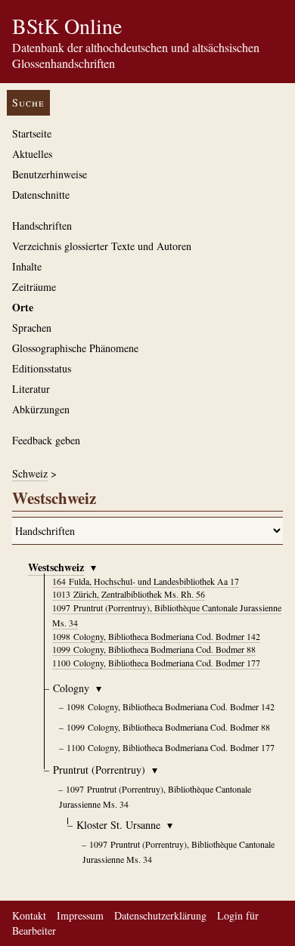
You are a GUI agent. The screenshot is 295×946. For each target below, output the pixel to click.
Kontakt (29, 915)
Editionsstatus (41, 368)
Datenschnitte (41, 194)
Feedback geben (46, 440)
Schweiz (30, 473)
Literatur (31, 389)
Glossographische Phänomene (75, 348)
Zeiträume (34, 287)
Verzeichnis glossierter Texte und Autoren (101, 246)
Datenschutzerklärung (160, 915)
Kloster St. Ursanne (118, 825)
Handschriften (42, 225)
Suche (28, 102)
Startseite (31, 133)
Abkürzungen (41, 409)
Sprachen (31, 327)
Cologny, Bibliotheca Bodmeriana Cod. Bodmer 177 (156, 663)
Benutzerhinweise (49, 174)
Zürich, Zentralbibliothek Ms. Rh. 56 (128, 594)
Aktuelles (32, 154)
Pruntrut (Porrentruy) (99, 769)
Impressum (80, 915)
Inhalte (27, 266)
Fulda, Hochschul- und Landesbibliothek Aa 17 (145, 581)
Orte (22, 307)
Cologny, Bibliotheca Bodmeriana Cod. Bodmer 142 (156, 636)
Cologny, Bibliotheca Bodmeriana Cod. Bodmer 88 (154, 649)
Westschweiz (56, 567)
